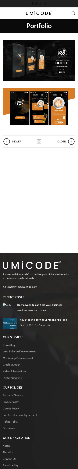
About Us (8, 452)
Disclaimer (9, 428)
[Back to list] (39, 141)
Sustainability (10, 465)
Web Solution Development (19, 351)
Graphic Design (11, 364)
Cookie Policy (11, 408)
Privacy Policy (11, 402)
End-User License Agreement (20, 415)
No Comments (42, 325)
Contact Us (9, 459)
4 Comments (41, 310)
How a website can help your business (39, 305)
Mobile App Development (18, 358)
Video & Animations (14, 371)
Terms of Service (13, 395)
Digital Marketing (12, 378)
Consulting (9, 345)
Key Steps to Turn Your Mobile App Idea (43, 319)
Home (6, 445)
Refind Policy (10, 421)
